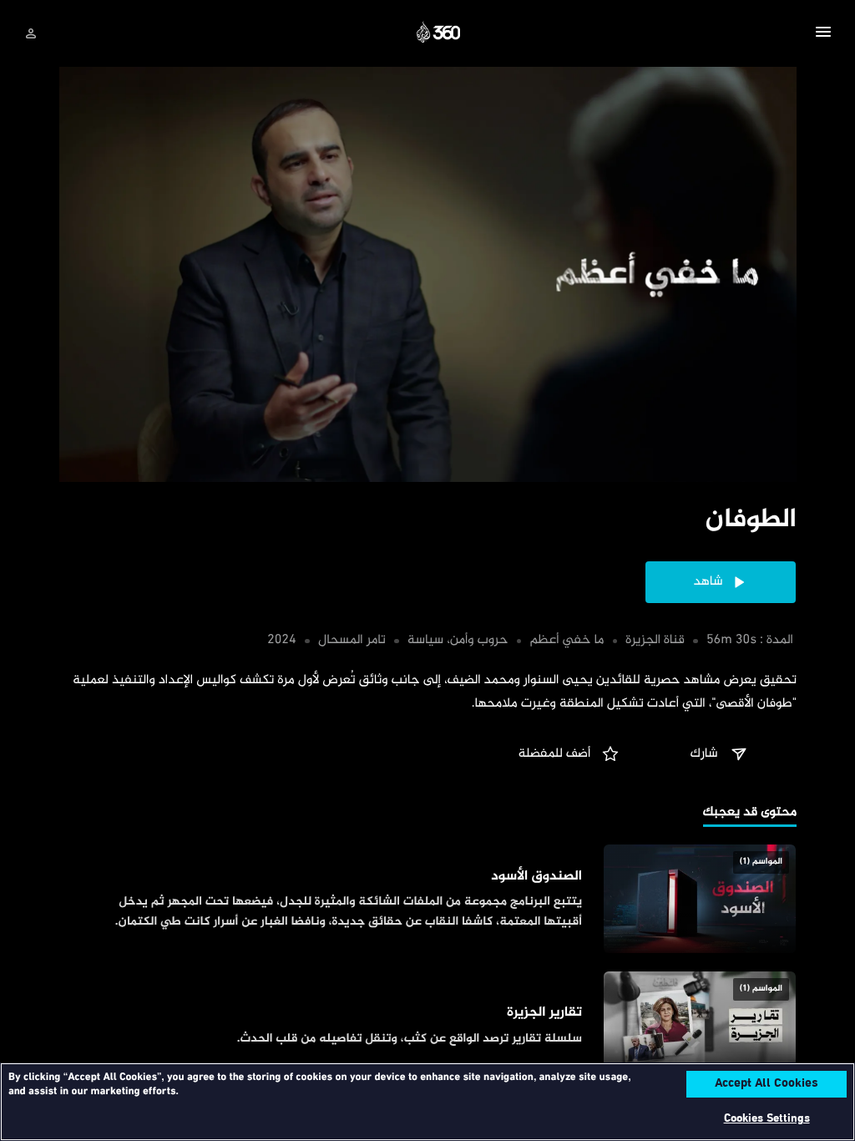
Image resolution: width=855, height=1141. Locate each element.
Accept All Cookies (766, 1084)
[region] (427, 1101)
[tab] (750, 814)
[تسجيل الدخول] (31, 33)
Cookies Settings (767, 1118)
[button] (823, 34)
